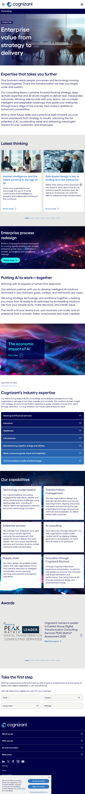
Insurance (8, 423)
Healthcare (8, 431)
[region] (25, 784)
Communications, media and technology (22, 461)
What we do (7, 760)
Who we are (7, 767)
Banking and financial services (17, 416)
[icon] (3, 4)
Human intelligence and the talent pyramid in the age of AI (20, 179)
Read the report (52, 641)
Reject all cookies (39, 787)
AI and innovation (10, 774)
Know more (8, 209)
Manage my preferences (38, 792)
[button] (82, 184)
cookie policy (21, 788)
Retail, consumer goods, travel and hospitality (24, 453)
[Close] (49, 777)
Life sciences (9, 438)
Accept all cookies (38, 781)
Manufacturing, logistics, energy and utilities (24, 446)
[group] (42, 349)
